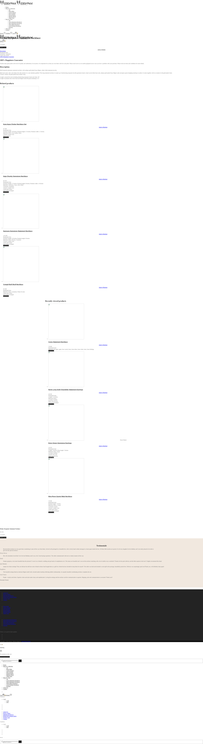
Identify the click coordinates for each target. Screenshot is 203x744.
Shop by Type (9, 19)
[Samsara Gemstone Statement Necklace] (39, 228)
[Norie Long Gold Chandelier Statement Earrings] (84, 386)
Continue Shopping (5, 656)
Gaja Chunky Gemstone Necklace (15, 176)
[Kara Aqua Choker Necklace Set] (39, 121)
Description (3, 51)
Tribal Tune (11, 18)
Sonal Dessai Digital (26, 641)
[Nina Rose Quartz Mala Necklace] (84, 493)
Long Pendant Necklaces (9, 624)
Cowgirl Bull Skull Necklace (13, 284)
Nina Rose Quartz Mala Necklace (60, 496)
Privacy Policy (6, 594)
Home (7, 7)
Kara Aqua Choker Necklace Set (14, 124)
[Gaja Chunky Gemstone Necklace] (39, 173)
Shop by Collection (10, 8)
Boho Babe (11, 11)
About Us (5, 593)
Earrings (5, 625)
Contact (5, 600)
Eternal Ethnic (12, 15)
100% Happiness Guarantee (7, 56)
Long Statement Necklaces (15, 22)
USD (7, 701)
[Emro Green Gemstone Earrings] (84, 440)
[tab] (101, 51)
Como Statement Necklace (58, 342)
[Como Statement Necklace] (84, 339)
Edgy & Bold (12, 14)
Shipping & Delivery (8, 595)
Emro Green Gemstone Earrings (60, 443)
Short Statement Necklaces (15, 23)
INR (7, 702)
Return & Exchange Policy (10, 597)
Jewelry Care (6, 598)
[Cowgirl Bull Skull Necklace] (39, 281)
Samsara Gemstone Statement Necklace (17, 231)
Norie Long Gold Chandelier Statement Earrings (65, 389)
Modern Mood (12, 16)
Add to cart (3, 47)
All (9, 10)
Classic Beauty (12, 12)
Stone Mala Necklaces (8, 622)
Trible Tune (6, 613)
